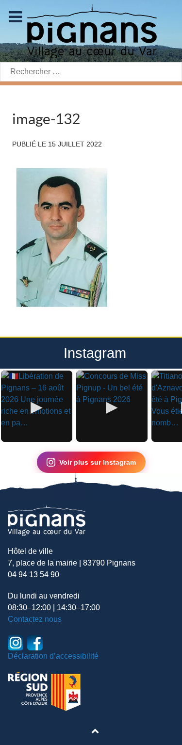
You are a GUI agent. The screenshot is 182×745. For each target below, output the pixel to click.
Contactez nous (35, 619)
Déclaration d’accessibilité (53, 656)
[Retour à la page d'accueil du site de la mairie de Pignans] (91, 30)
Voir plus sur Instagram (97, 462)
